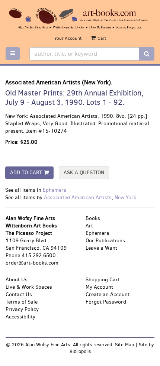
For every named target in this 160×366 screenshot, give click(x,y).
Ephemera (55, 190)
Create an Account (107, 294)
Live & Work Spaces (29, 287)
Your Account (67, 38)
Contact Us (19, 294)
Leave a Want (101, 248)
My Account (99, 287)
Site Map (124, 344)
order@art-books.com (32, 262)
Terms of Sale (22, 301)
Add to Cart (26, 172)
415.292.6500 (39, 255)
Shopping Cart (103, 279)
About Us (17, 279)
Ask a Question (84, 172)
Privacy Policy (22, 309)
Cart (101, 38)
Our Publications (105, 240)
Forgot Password (106, 301)
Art (89, 225)
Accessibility (20, 316)
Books (93, 218)
